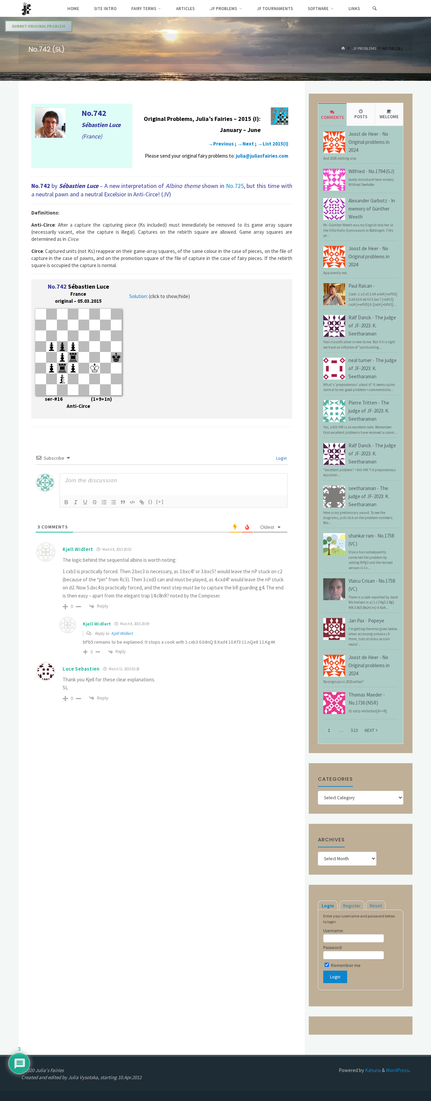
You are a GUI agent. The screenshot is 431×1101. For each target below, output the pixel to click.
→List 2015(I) (273, 143)
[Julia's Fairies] (26, 8)
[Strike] (94, 502)
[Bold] (66, 502)
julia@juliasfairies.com (262, 156)
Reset (376, 906)
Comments (332, 117)
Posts (360, 117)
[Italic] (75, 502)
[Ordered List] (104, 502)
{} (150, 501)
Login (281, 458)
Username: (333, 931)
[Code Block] (132, 502)
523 (354, 730)
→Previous (221, 143)
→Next (245, 143)
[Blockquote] (123, 502)
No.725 (235, 186)
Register (352, 906)
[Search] (374, 8)
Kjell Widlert (122, 633)
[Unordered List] (113, 502)
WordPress (397, 1070)
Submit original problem (38, 26)
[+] (160, 501)
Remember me (345, 965)
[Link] (141, 502)
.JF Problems (364, 48)
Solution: (138, 296)
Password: (332, 947)
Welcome (389, 117)
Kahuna (372, 1070)
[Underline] (85, 502)
